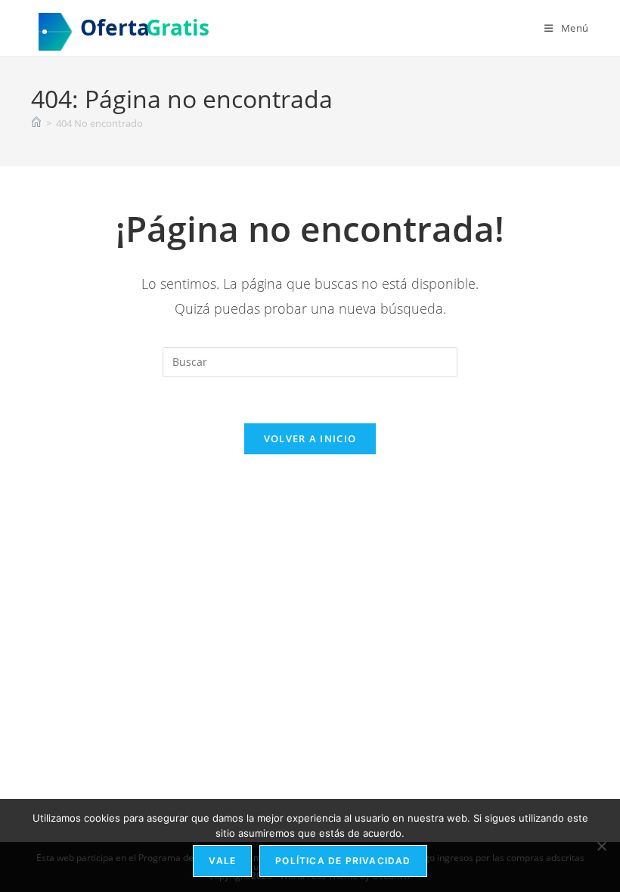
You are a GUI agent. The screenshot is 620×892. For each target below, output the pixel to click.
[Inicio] (36, 123)
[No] (601, 845)
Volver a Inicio (310, 438)
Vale (222, 860)
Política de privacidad (343, 860)
